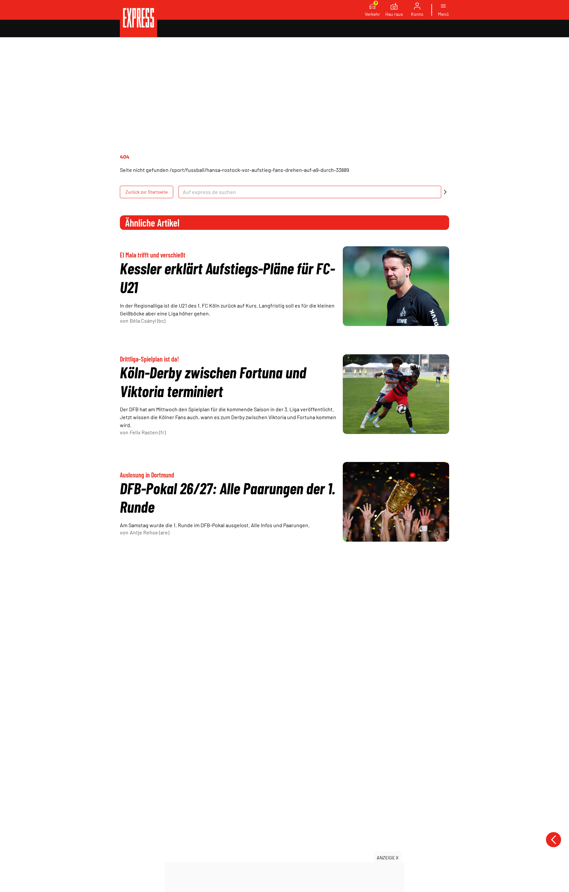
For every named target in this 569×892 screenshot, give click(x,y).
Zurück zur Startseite (146, 192)
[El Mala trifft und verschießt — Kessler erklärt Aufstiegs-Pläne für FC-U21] (396, 286)
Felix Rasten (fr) (148, 432)
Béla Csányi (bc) (147, 320)
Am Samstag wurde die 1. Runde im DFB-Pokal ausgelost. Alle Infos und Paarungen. (215, 525)
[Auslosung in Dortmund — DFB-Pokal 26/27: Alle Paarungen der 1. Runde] (396, 502)
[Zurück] (553, 839)
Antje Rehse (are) (149, 532)
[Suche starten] (445, 192)
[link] (138, 18)
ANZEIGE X (387, 857)
